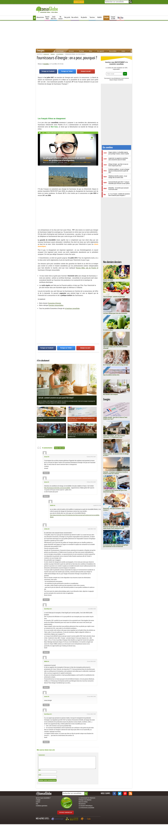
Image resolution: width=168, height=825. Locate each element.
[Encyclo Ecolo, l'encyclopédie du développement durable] (86, 819)
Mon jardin (67, 17)
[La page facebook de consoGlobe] (114, 793)
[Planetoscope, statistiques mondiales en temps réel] (57, 819)
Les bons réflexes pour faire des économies (115, 313)
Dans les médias (83, 802)
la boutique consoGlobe (72, 308)
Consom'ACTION (113, 18)
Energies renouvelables (56, 305)
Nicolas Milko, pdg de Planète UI (87, 268)
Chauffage (81, 51)
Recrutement (82, 804)
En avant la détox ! (108, 330)
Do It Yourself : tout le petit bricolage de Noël (115, 365)
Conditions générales (41, 805)
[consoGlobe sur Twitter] (119, 793)
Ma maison (60, 18)
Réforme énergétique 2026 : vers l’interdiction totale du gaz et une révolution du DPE (116, 527)
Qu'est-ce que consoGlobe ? (43, 798)
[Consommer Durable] (72, 819)
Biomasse (71, 51)
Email (39, 774)
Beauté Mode (47, 18)
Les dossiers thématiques (85, 805)
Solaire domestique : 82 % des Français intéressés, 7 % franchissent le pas (114, 436)
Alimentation (40, 17)
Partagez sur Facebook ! (48, 71)
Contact (38, 802)
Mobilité (99, 17)
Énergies (106, 17)
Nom (39, 770)
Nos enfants (74, 17)
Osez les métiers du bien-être (111, 375)
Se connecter (79, 1)
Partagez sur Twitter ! (67, 71)
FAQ (37, 804)
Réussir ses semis (108, 280)
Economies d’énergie (54, 303)
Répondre (46, 473)
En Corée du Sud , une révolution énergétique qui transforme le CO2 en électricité (115, 545)
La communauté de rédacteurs (87, 798)
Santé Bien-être (53, 18)
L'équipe (38, 800)
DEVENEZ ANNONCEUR (65, 812)
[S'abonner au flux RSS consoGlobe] (130, 793)
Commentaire (41, 755)
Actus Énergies (60, 51)
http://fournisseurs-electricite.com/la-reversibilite (57, 488)
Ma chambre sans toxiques (110, 394)
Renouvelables (112, 51)
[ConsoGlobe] (47, 9)
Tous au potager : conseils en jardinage (114, 296)
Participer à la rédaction (85, 800)
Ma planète (84, 17)
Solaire (123, 51)
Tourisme (92, 17)
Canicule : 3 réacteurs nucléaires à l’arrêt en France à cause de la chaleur (115, 472)
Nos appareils (100, 51)
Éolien (90, 51)
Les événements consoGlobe (86, 807)
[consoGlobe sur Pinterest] (125, 793)
